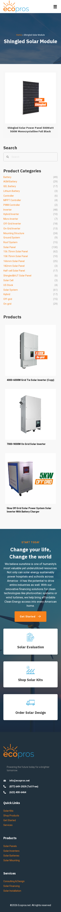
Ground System (11, 237)
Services (8, 825)
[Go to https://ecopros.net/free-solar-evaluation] (30, 641)
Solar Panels (10, 846)
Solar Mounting (11, 860)
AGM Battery (10, 181)
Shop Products (11, 815)
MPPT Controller (12, 200)
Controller (8, 195)
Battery (7, 177)
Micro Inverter (10, 219)
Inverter (7, 209)
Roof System (10, 242)
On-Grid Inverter (11, 228)
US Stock (8, 285)
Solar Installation (12, 890)
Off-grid (7, 299)
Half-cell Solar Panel (14, 270)
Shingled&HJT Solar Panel (17, 275)
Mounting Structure (13, 233)
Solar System (10, 289)
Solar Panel (9, 247)
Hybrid (6, 294)
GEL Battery (9, 186)
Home (19, 35)
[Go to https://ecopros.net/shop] (30, 674)
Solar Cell (8, 280)
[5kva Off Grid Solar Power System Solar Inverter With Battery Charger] (30, 485)
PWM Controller (11, 205)
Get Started (9, 820)
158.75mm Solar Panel (15, 256)
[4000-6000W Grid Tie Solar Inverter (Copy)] (30, 355)
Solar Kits (8, 810)
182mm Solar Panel (14, 266)
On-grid (7, 303)
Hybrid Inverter (11, 214)
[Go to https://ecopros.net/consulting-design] (30, 707)
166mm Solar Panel (14, 261)
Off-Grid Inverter (12, 223)
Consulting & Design (14, 881)
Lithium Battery (11, 191)
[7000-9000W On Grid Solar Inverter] (30, 419)
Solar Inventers (11, 851)
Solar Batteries (11, 855)
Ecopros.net (24, 905)
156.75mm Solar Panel (15, 251)
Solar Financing (11, 886)
